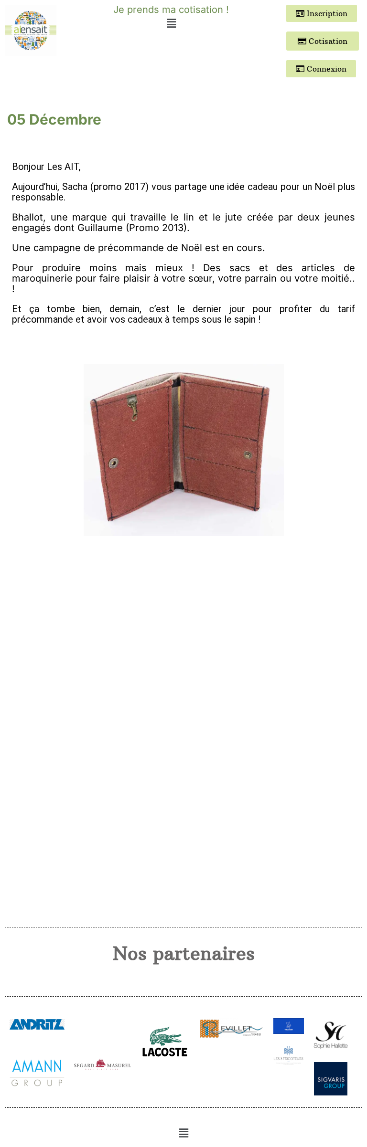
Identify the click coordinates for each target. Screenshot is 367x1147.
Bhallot (27, 217)
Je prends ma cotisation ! (171, 9)
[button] (171, 23)
